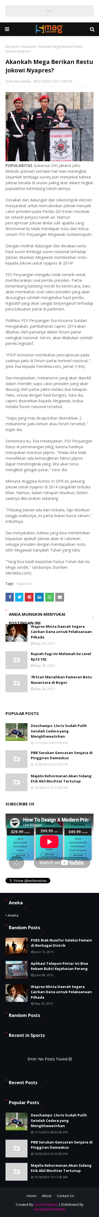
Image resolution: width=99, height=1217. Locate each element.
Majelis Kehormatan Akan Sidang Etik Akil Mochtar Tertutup (61, 778)
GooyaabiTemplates (49, 1209)
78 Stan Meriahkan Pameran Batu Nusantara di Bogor (61, 680)
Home (31, 1195)
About (46, 1195)
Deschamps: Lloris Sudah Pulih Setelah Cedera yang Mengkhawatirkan (59, 731)
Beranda (12, 46)
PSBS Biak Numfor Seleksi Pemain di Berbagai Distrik (61, 943)
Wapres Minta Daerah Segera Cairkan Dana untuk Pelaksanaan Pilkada (61, 632)
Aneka (13, 915)
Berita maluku (20, 81)
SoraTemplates (45, 1204)
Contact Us (65, 1195)
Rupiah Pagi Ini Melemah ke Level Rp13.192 (61, 656)
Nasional (28, 46)
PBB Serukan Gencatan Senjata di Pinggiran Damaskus (62, 755)
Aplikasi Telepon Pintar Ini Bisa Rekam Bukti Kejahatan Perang (59, 966)
